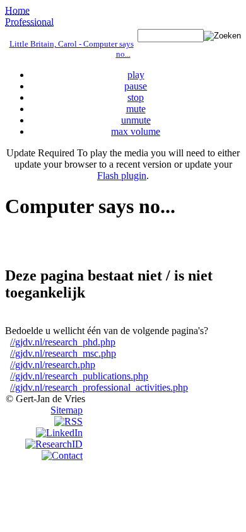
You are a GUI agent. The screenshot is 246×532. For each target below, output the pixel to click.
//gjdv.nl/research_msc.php (63, 353)
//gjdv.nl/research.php (52, 364)
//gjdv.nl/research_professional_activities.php (99, 387)
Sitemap (66, 410)
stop (135, 97)
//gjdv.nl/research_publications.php (79, 376)
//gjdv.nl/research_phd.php (62, 342)
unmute (136, 120)
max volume (135, 131)
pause (135, 86)
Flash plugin (121, 175)
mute (136, 108)
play (135, 74)
